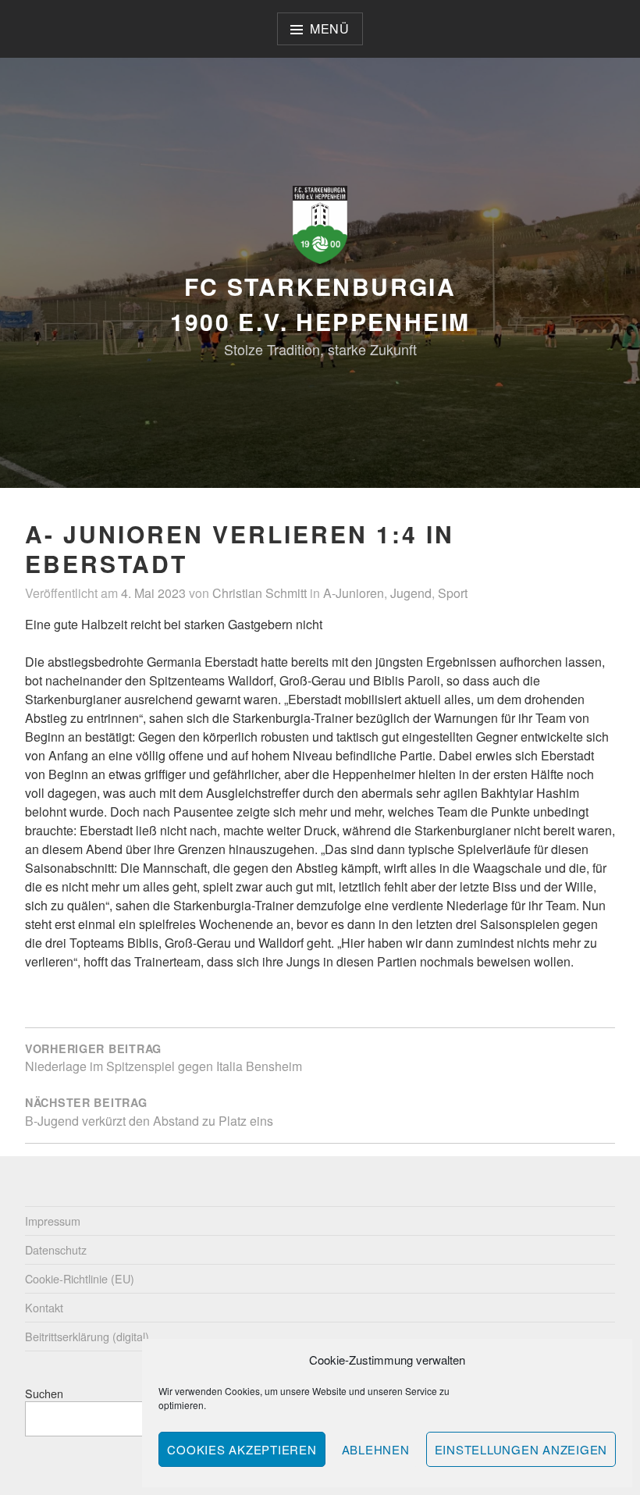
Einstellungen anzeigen (521, 1449)
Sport (453, 593)
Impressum (52, 1220)
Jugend (411, 593)
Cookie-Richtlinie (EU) (79, 1278)
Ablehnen (376, 1449)
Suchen (44, 1393)
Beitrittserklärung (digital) (87, 1336)
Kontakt (44, 1307)
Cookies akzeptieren (241, 1449)
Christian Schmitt (259, 593)
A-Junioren (353, 593)
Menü (330, 28)
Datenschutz (56, 1249)
